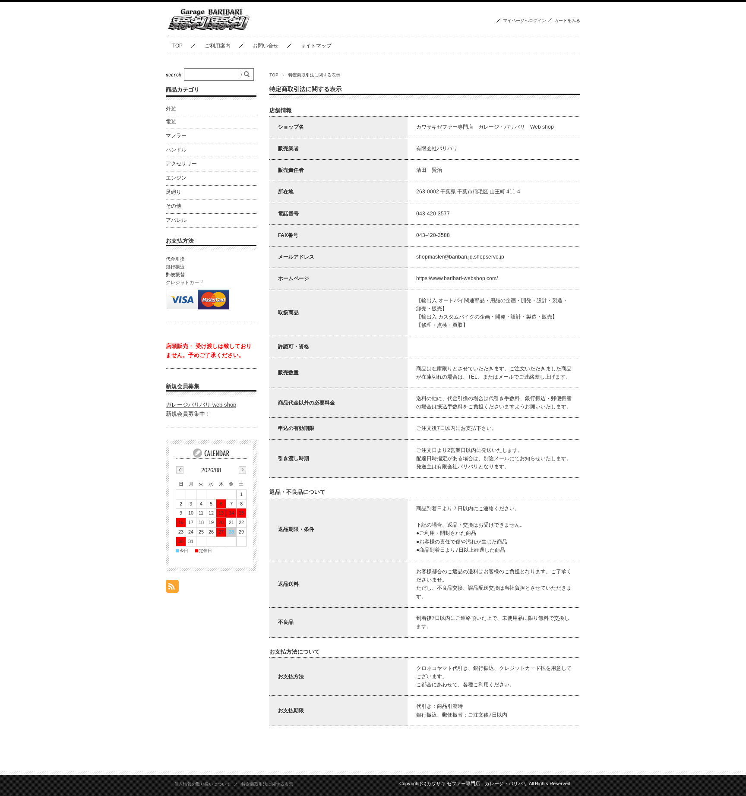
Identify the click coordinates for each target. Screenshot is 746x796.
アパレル (176, 220)
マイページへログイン (524, 20)
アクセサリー (181, 164)
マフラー (176, 136)
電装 (171, 122)
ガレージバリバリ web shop (201, 404)
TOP (177, 46)
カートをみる (567, 20)
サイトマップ (316, 46)
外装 (171, 109)
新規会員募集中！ (188, 414)
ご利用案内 (218, 46)
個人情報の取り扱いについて (202, 784)
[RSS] (172, 588)
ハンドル (176, 150)
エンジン (176, 178)
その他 (173, 206)
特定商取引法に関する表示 (267, 784)
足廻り (173, 192)
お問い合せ (265, 46)
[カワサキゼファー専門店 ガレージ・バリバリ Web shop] (209, 30)
